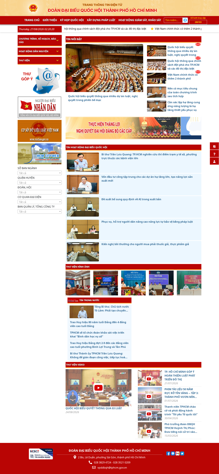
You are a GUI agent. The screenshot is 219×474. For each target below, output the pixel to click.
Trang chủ (31, 20)
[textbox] (40, 173)
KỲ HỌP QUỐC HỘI (72, 20)
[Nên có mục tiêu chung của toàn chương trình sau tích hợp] (110, 90)
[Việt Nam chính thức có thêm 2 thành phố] (104, 90)
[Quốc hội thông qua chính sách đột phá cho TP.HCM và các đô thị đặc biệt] (98, 90)
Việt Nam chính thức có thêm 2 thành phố (165, 28)
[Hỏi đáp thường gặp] (214, 153)
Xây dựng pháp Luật (101, 20)
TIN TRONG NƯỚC (89, 300)
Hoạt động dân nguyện (33, 51)
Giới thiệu (50, 20)
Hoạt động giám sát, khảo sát (139, 20)
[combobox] (40, 173)
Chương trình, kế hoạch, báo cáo (37, 40)
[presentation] (67, 283)
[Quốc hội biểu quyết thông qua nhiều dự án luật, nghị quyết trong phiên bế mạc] (92, 90)
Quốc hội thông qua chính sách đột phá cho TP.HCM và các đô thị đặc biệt (86, 28)
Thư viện (24, 60)
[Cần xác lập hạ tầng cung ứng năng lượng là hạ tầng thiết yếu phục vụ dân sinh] (116, 90)
